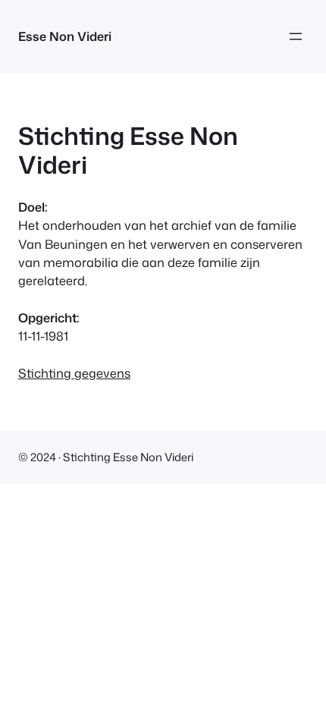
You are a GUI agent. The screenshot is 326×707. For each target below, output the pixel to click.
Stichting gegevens (74, 373)
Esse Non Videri (64, 36)
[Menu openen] (296, 36)
